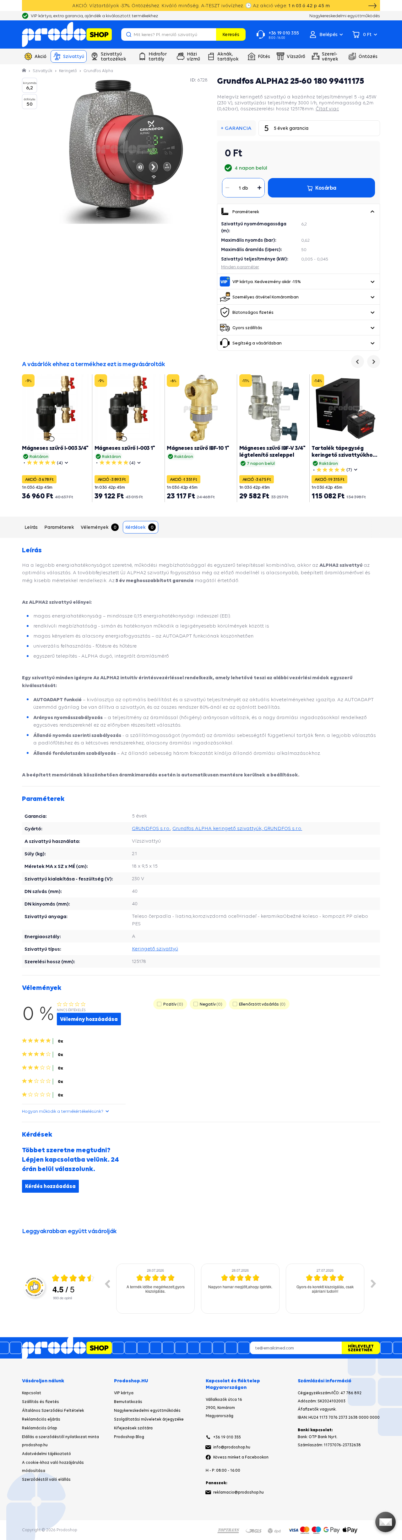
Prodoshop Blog (129, 1436)
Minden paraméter (240, 266)
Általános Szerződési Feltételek (53, 1410)
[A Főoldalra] (67, 34)
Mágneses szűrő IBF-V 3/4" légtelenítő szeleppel (272, 451)
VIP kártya (123, 1392)
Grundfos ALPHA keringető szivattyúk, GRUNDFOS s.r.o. (237, 828)
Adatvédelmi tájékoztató (46, 1453)
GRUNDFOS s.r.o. (151, 828)
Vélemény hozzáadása (89, 1019)
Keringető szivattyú (155, 948)
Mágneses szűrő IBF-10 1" (198, 447)
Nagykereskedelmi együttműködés (147, 1410)
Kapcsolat (31, 1392)
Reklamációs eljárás (41, 1419)
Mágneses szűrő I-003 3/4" (55, 447)
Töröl (210, 34)
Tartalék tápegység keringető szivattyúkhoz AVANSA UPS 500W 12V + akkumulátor (343, 458)
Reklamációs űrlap (39, 1428)
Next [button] (373, 1283)
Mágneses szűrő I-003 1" (125, 447)
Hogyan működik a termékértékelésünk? (62, 1111)
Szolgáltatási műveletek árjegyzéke (149, 1419)
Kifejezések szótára (133, 1428)
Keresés (230, 34)
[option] (155, 1289)
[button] (372, 212)
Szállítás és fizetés (40, 1401)
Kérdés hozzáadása (50, 1186)
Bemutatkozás (128, 1401)
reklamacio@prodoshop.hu (238, 1492)
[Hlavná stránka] (24, 70)
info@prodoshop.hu (231, 1447)
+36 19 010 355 (227, 1437)
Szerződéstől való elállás (46, 1479)
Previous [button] (107, 1283)
